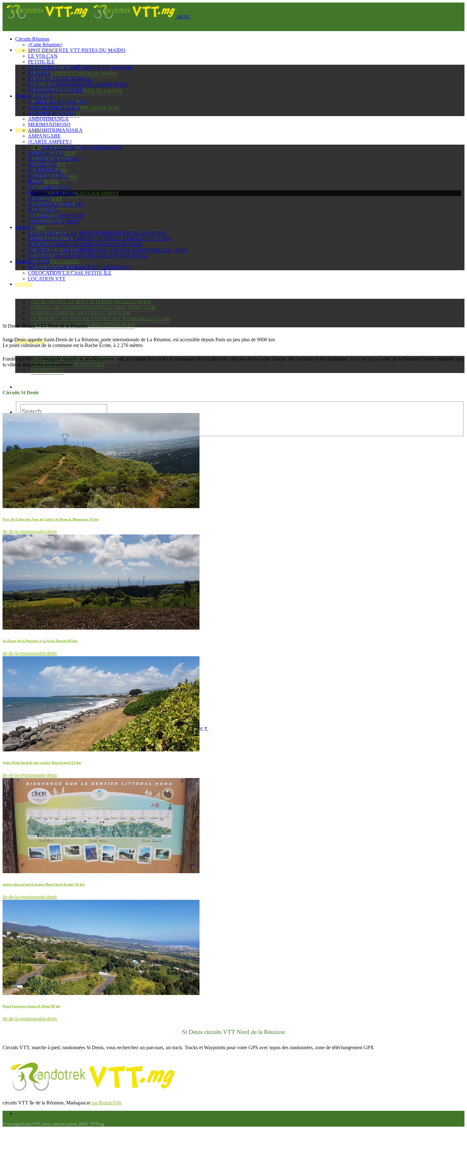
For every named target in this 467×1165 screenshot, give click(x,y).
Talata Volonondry (55, 261)
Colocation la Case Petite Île (70, 273)
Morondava (44, 170)
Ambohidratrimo (52, 113)
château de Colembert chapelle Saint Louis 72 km (93, 307)
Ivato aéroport (49, 187)
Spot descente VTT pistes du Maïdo (74, 73)
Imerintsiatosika (52, 193)
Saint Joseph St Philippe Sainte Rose (78, 84)
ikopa (37, 227)
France (24, 284)
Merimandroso (49, 124)
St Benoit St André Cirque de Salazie (80, 67)
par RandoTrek (106, 1102)
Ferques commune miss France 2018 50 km (80, 313)
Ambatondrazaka (53, 107)
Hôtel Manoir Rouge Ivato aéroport (79, 267)
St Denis (39, 73)
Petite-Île (41, 61)
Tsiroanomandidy (53, 221)
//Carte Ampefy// (50, 141)
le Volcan (43, 56)
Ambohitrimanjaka (55, 130)
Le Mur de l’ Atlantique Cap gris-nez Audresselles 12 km (100, 319)
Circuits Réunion (32, 39)
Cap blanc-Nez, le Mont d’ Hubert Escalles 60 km (91, 301)
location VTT (47, 370)
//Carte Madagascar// (58, 101)
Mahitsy (39, 198)
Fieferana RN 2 (48, 176)
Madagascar (33, 96)
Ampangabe (45, 182)
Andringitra (46, 153)
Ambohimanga (48, 118)
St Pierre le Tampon (56, 90)
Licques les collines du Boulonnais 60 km (87, 256)
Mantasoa (42, 210)
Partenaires (32, 261)
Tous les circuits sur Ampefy (83, 193)
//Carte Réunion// (45, 44)
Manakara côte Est (56, 204)
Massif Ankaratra (54, 158)
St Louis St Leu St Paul (59, 79)
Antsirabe (42, 164)
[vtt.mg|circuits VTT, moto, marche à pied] (90, 16)
